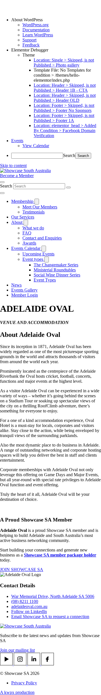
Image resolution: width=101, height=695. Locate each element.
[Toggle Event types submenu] (46, 259)
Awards (29, 243)
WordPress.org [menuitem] (35, 24)
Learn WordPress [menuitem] (37, 34)
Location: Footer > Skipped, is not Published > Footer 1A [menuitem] (64, 118)
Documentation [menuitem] (36, 29)
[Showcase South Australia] (25, 170)
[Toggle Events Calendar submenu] (44, 249)
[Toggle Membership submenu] (37, 202)
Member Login (24, 295)
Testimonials (33, 212)
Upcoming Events (38, 254)
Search (69, 155)
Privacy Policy (24, 682)
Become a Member (17, 175)
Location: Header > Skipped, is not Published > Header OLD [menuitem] (65, 98)
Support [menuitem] (29, 39)
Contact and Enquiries (42, 238)
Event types (33, 259)
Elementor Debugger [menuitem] (29, 50)
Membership (23, 201)
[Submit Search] (68, 187)
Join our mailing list (17, 650)
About (17, 222)
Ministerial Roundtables (55, 269)
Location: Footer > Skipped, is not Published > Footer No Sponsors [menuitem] (64, 108)
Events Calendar (26, 248)
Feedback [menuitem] (31, 45)
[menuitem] (56, 19)
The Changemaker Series (56, 264)
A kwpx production (17, 692)
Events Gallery (24, 290)
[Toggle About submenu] (26, 223)
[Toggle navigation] (2, 193)
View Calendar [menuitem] (35, 145)
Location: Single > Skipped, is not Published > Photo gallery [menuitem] (64, 62)
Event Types (45, 280)
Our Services (22, 217)
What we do (33, 228)
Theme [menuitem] (28, 55)
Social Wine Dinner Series (57, 275)
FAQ (26, 233)
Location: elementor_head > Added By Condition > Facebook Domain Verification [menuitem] (65, 130)
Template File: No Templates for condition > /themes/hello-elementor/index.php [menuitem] (62, 75)
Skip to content (13, 165)
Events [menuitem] (17, 140)
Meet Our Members (39, 207)
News (16, 285)
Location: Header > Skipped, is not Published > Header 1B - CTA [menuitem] (65, 88)
